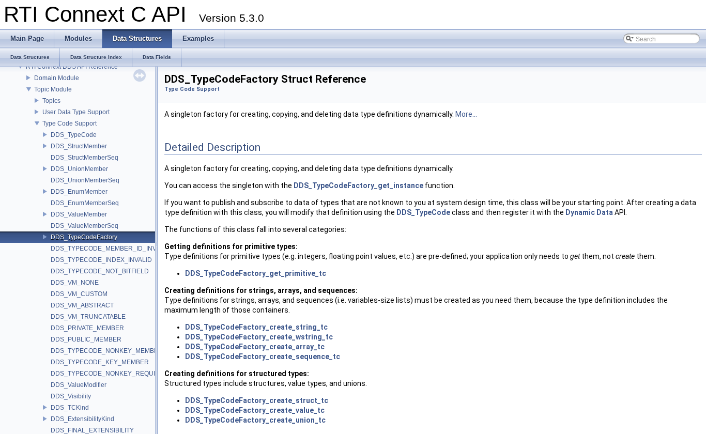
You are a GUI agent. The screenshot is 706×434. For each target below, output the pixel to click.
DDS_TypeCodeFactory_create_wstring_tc (259, 337)
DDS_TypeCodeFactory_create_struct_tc (256, 400)
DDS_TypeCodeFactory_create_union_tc (255, 420)
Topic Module (53, 89)
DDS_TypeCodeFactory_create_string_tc (256, 327)
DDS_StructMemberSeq (84, 157)
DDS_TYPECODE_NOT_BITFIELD (100, 271)
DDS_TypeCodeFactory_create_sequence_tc (262, 356)
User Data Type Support (76, 112)
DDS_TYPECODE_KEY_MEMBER (100, 362)
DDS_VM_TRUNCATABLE (88, 316)
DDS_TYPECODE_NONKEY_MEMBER (107, 350)
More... (466, 114)
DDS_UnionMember (79, 169)
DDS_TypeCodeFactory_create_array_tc (255, 347)
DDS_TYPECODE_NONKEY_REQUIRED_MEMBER (125, 373)
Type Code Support (69, 123)
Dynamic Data (589, 212)
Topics (51, 100)
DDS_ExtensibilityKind (82, 419)
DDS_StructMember (79, 146)
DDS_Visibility (71, 396)
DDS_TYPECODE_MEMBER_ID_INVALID (110, 248)
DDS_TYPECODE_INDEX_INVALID (101, 260)
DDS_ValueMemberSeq (84, 225)
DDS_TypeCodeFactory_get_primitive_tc (255, 273)
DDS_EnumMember (79, 191)
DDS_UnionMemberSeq (85, 180)
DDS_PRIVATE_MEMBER (87, 328)
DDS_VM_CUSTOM (79, 294)
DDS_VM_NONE (75, 282)
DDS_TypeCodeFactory (84, 237)
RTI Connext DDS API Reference (72, 66)
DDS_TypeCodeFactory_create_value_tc (255, 410)
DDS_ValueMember (79, 214)
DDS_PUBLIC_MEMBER (86, 339)
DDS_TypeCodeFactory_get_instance (358, 185)
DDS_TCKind (70, 407)
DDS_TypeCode (74, 134)
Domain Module (56, 78)
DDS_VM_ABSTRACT (82, 305)
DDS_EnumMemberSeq (85, 203)
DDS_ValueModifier (78, 385)
